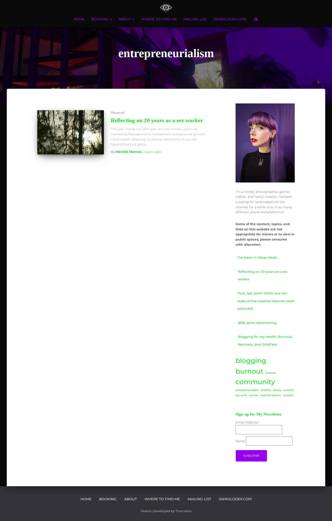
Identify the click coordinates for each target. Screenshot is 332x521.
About (125, 19)
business (270, 372)
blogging (251, 360)
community (255, 382)
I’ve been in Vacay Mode (257, 257)
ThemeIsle (183, 511)
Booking (100, 19)
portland (288, 390)
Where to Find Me (159, 19)
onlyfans (266, 390)
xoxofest (288, 395)
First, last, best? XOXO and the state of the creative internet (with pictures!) (266, 301)
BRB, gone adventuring (257, 323)
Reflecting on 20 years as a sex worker (157, 120)
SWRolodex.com (230, 19)
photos (277, 390)
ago (152, 152)
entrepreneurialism (247, 390)
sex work (241, 395)
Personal (117, 113)
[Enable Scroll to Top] (323, 512)
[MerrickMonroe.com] (166, 8)
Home (78, 19)
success (253, 395)
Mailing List (195, 19)
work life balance (270, 395)
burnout (249, 371)
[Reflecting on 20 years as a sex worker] (70, 132)
